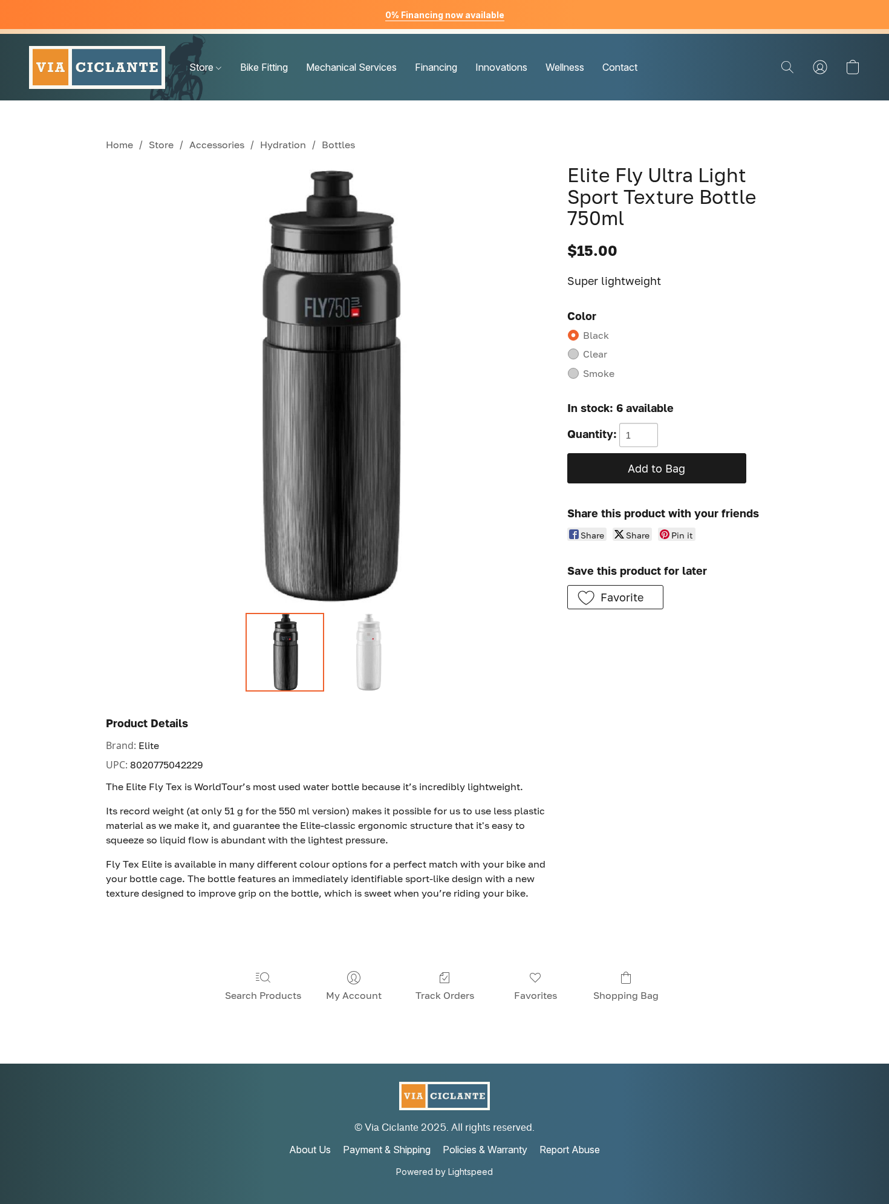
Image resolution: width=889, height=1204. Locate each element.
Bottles (338, 145)
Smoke (598, 373)
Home (119, 145)
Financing (436, 67)
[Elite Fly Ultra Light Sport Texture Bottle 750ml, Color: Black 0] (285, 652)
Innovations (501, 67)
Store (202, 67)
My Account (354, 995)
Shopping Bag (626, 995)
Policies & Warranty (485, 1149)
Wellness (564, 67)
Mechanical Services (351, 67)
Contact (619, 67)
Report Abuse (569, 1149)
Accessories (216, 145)
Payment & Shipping (387, 1149)
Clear (595, 354)
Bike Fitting (264, 67)
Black (596, 335)
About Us (310, 1149)
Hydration (283, 145)
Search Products (263, 995)
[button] (97, 67)
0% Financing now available (444, 15)
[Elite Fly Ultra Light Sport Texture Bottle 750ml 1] (368, 652)
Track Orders (444, 995)
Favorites (535, 995)
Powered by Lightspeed (444, 1171)
